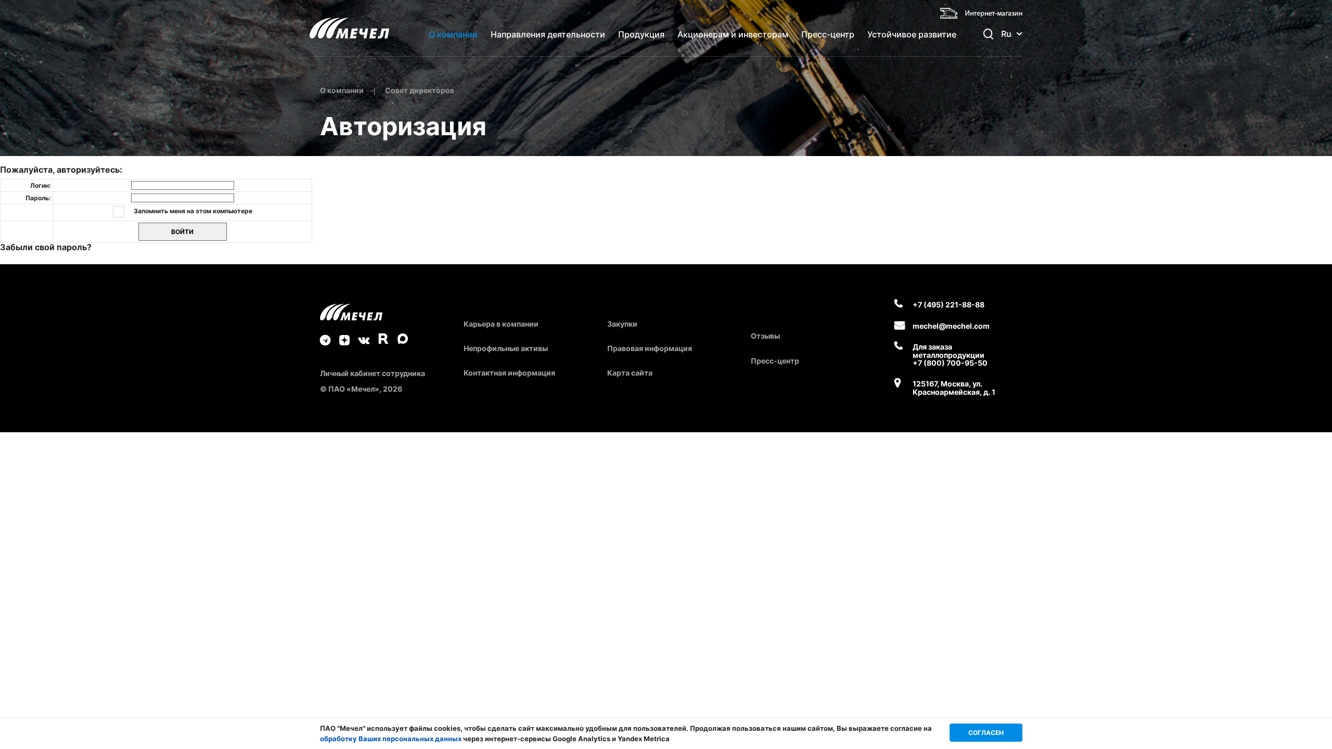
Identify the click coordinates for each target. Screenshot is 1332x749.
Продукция (641, 34)
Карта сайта (629, 372)
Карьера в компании (501, 323)
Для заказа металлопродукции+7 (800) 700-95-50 (950, 355)
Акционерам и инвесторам (732, 34)
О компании (453, 34)
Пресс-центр (827, 34)
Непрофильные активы (506, 348)
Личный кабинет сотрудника (372, 373)
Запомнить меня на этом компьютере (192, 211)
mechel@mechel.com (951, 326)
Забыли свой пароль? (46, 247)
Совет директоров (419, 90)
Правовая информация (649, 348)
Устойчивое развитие (911, 34)
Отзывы (765, 335)
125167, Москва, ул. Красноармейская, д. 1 (954, 388)
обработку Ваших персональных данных (391, 738)
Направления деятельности (548, 34)
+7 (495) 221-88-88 (948, 304)
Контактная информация (509, 372)
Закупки (622, 323)
